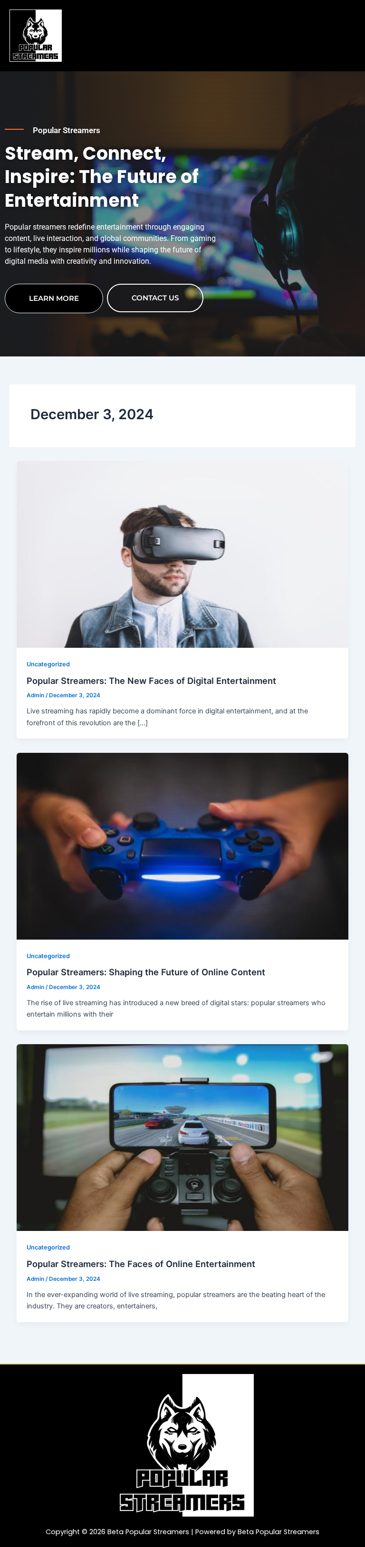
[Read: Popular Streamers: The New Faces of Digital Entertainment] (183, 554)
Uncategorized (48, 664)
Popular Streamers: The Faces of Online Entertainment (141, 1264)
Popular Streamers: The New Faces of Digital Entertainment (151, 680)
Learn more (54, 298)
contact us (155, 297)
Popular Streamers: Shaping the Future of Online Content (146, 972)
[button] (213, 19)
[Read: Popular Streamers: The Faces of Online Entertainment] (183, 1137)
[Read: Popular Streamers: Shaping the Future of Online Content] (183, 845)
